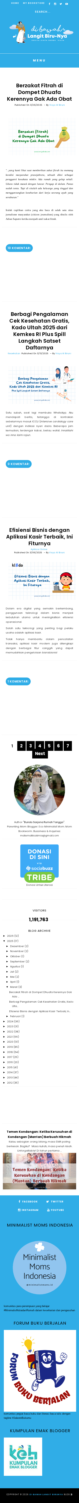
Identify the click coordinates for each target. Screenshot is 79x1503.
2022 (10, 1031)
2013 (10, 1077)
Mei (13, 977)
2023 (10, 1026)
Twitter (56, 1201)
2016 (10, 1062)
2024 (10, 1021)
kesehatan (14, 353)
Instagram (30, 1210)
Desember (17, 946)
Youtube (57, 1210)
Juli (12, 971)
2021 (10, 1037)
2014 (10, 1072)
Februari (16, 1016)
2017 (10, 1057)
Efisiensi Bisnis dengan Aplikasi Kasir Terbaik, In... (40, 1011)
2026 (10, 936)
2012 (10, 1083)
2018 (10, 1052)
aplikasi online (39, 549)
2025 (10, 941)
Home (15, 3)
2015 (10, 1067)
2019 (10, 1047)
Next (40, 754)
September (18, 961)
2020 (10, 1042)
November (17, 951)
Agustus (15, 966)
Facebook (29, 1201)
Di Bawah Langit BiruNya (46, 1494)
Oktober (15, 956)
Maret (14, 987)
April (13, 982)
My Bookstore (34, 3)
